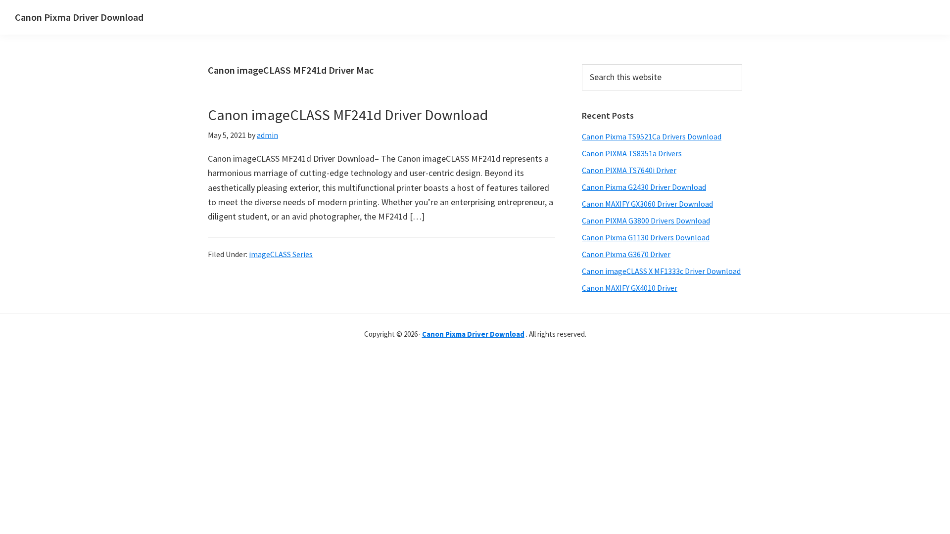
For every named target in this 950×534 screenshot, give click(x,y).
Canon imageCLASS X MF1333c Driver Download (661, 271)
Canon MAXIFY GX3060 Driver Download (647, 204)
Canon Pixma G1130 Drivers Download (646, 237)
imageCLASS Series (281, 254)
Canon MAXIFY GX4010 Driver (629, 288)
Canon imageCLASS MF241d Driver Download (348, 114)
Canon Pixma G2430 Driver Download (644, 187)
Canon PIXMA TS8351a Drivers (632, 153)
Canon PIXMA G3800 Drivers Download (646, 220)
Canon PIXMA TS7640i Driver (629, 170)
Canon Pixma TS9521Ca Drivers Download (651, 136)
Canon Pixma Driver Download (79, 17)
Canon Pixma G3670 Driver (626, 254)
